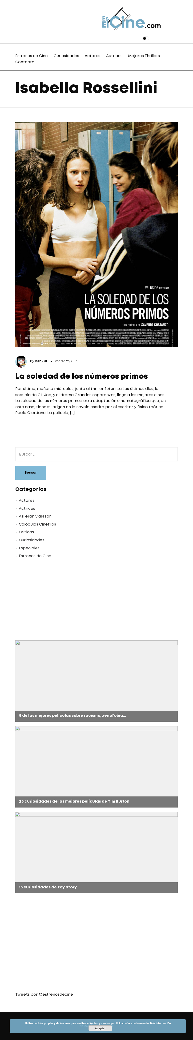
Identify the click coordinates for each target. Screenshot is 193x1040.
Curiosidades (66, 56)
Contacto (24, 62)
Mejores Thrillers (144, 56)
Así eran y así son (35, 516)
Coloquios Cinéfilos (37, 524)
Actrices (114, 56)
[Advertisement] (96, 600)
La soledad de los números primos (81, 376)
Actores (92, 56)
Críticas (26, 532)
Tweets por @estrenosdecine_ (45, 994)
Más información (160, 1023)
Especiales (29, 548)
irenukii (41, 361)
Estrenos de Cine (31, 56)
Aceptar (100, 1028)
